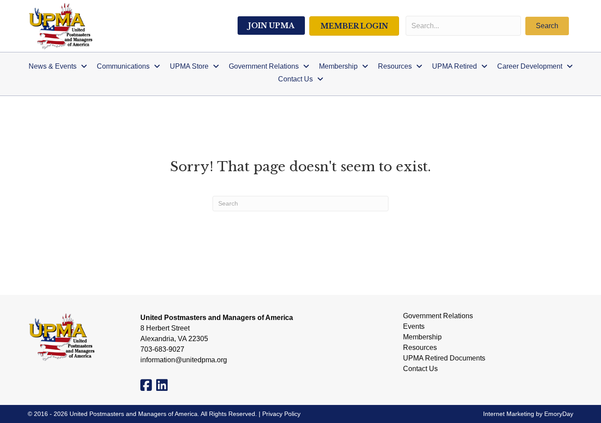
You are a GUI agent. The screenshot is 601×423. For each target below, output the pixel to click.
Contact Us (420, 368)
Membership (422, 337)
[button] (547, 26)
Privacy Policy (281, 413)
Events (414, 326)
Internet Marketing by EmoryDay (528, 413)
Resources (420, 347)
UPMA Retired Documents (444, 358)
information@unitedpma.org (183, 360)
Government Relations (438, 316)
